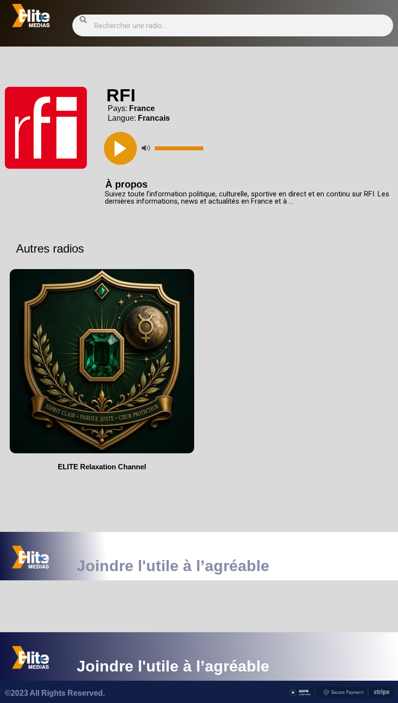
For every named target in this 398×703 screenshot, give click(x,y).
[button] (46, 128)
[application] (244, 148)
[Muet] (146, 148)
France (142, 108)
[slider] (179, 148)
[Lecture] (120, 148)
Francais (154, 118)
